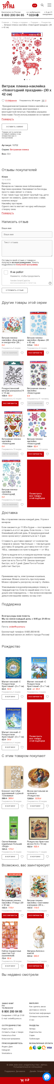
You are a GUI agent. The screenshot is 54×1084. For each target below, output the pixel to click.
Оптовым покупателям (39, 1017)
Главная (5, 22)
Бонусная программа (11, 1039)
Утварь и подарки (20, 22)
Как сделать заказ (37, 1007)
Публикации (34, 1039)
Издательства (35, 1032)
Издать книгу (7, 1029)
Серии (32, 1035)
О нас (31, 1020)
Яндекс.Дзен (7, 1047)
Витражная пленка (19, 150)
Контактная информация (40, 1013)
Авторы (32, 1029)
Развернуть (8, 119)
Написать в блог (9, 1035)
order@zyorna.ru (17, 627)
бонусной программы (27, 265)
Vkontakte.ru (7, 1053)
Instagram (6, 1050)
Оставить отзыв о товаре (12, 1032)
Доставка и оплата (37, 1010)
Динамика (20, 1071)
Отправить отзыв (14, 290)
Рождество (46, 22)
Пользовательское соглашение (27, 1067)
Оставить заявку (14, 127)
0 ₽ (34, 6)
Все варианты (35, 353)
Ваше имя (6, 228)
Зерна (8, 5)
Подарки (34, 22)
